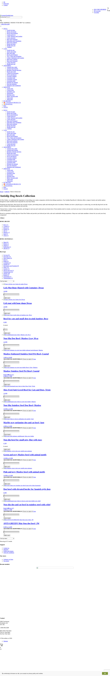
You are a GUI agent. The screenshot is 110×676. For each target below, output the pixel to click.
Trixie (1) (6, 235)
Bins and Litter (11, 53)
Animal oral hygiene (12, 68)
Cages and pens (11, 38)
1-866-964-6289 (5, 24)
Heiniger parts (11, 95)
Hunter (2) (6, 229)
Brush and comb (11, 71)
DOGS (5, 28)
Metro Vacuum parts (12, 96)
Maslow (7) (6, 232)
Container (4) (7, 263)
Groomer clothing (11, 76)
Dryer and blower (11, 75)
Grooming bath (11, 78)
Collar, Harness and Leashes (14, 36)
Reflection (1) (7, 247)
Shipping (5, 549)
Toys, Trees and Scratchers (14, 56)
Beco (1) (5, 225)
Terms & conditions (8, 552)
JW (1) (5, 231)
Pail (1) (5, 259)
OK (105, 673)
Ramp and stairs (11, 44)
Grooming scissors (12, 79)
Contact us (6, 548)
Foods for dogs (11, 30)
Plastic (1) (6, 244)
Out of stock (7, 434)
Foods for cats (11, 50)
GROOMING (7, 65)
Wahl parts (10, 99)
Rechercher (3, 17)
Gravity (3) (6, 269)
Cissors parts (10, 90)
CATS (5, 48)
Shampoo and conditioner (14, 85)
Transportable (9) (8, 278)
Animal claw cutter (12, 67)
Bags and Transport (12, 39)
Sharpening (10, 93)
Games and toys (11, 35)
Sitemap (5, 641)
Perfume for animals (12, 82)
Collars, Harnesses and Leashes (15, 58)
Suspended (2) (7, 276)
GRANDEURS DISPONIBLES (13, 359)
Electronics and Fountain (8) (11, 266)
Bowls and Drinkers (12, 33)
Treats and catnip (11, 51)
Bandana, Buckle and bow (14, 70)
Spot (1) (5, 234)
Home (1, 191)
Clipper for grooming (12, 73)
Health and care (11, 45)
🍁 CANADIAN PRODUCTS (12, 102)
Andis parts (10, 88)
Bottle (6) (6, 261)
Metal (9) (5, 242)
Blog (4, 105)
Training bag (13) (8, 272)
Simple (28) (6, 273)
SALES (5, 107)
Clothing (9, 47)
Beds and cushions (12, 42)
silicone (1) (6, 248)
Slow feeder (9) (7, 258)
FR (4, 2)
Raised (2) (6, 275)
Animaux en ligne (8, 559)
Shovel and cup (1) (8, 270)
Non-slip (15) (7, 256)
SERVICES (6, 87)
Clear (34, 359)
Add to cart (7, 298)
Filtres (2, 218)
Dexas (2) (6, 228)
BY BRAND (7, 101)
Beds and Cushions (12, 59)
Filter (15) (6, 267)
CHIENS (6, 191)
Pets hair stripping (12, 84)
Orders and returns (8, 551)
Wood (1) (6, 245)
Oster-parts (10, 98)
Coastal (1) (6, 226)
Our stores (6, 561)
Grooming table (11, 81)
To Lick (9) (6, 255)
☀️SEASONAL (8, 104)
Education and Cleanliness (14, 41)
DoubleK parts (11, 91)
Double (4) (6, 264)
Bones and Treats (11, 31)
